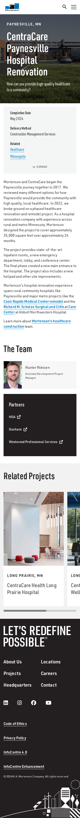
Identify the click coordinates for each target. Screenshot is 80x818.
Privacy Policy (15, 737)
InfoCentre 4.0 (15, 752)
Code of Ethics (15, 723)
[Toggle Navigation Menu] (73, 7)
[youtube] (48, 702)
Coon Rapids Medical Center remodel (33, 301)
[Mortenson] (12, 7)
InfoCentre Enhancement (24, 766)
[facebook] (38, 702)
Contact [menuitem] (49, 685)
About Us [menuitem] (13, 662)
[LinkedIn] (10, 702)
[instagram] (24, 702)
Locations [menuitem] (51, 662)
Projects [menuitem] (12, 673)
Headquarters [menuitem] (18, 685)
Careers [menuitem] (49, 673)
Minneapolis (18, 156)
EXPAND (42, 166)
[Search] (64, 7)
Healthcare (17, 149)
